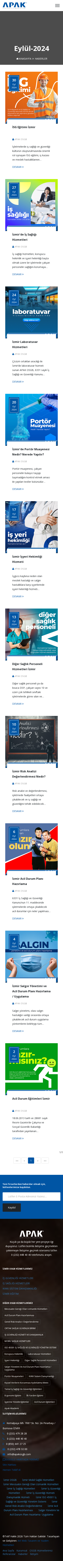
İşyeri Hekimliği (12, 1360)
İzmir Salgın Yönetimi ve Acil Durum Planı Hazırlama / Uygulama (31, 991)
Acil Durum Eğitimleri (44, 1401)
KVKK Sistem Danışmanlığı (41, 1376)
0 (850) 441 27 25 (15, 1443)
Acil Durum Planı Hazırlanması (19, 1315)
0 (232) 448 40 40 (16, 1438)
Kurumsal (21, 1550)
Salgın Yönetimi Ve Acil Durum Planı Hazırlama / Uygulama (28, 1368)
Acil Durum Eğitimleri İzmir (31, 1099)
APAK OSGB (21, 139)
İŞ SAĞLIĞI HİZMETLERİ (16, 1283)
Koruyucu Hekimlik (14, 1353)
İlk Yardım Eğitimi (34, 1395)
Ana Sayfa (8, 1550)
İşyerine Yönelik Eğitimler (17, 1401)
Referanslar (9, 1554)
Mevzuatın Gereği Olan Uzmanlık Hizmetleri (26, 1308)
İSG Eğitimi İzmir (23, 127)
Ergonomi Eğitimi (13, 1395)
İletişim (34, 1554)
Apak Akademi (12, 1408)
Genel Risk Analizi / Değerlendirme (21, 1321)
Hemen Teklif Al (11, 1469)
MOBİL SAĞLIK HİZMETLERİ (17, 1341)
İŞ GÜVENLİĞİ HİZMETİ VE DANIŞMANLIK (24, 1334)
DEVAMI (17, 166)
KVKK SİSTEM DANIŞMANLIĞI (20, 1288)
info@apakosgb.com (19, 1454)
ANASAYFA (25, 58)
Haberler (23, 1554)
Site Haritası (9, 1464)
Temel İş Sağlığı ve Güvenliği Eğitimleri (23, 1389)
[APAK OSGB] (15, 5)
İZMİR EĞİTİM (11, 1293)
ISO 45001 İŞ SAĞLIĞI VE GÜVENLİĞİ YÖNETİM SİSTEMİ (30, 1347)
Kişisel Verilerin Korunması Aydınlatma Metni (26, 1382)
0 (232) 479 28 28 (16, 1433)
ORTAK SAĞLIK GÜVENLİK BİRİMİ (20, 1328)
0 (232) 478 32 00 (17, 1449)
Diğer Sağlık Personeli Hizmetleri (41, 1360)
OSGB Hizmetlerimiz (41, 1550)
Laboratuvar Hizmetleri (39, 1353)
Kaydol (12, 1207)
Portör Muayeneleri (14, 1376)
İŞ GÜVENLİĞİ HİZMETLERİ (18, 1278)
